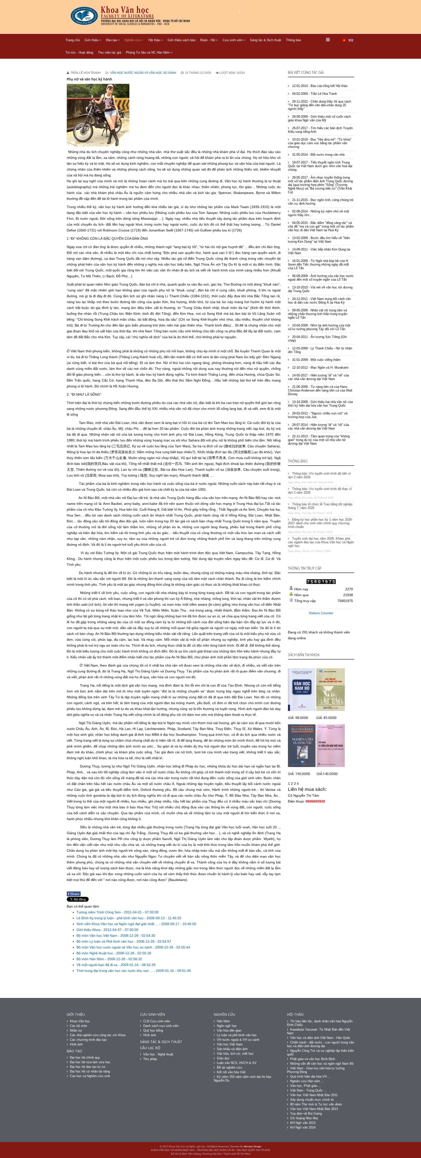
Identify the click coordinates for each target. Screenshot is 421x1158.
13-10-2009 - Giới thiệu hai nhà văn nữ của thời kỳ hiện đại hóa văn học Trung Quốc (320, 403)
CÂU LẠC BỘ (150, 1047)
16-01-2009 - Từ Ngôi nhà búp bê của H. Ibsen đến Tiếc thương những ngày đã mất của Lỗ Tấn (318, 264)
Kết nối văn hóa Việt (231, 1072)
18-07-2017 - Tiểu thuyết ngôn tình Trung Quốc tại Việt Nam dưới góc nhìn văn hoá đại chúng (320, 166)
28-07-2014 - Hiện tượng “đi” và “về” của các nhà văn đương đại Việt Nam (318, 426)
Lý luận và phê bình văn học (237, 1035)
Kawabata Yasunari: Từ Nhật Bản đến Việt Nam (318, 1031)
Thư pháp (150, 1059)
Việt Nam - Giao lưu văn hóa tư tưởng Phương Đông (315, 1070)
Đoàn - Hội (207, 40)
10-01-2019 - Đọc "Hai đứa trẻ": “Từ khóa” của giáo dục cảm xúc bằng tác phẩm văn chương (319, 143)
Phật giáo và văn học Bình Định (312, 1059)
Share (73, 894)
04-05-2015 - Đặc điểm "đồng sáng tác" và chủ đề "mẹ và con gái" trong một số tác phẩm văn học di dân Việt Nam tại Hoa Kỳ (321, 226)
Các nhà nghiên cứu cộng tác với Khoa (97, 1035)
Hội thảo (154, 40)
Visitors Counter (321, 613)
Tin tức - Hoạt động (79, 52)
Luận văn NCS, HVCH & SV (237, 1063)
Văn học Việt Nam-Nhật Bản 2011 (314, 1095)
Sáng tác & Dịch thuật (265, 40)
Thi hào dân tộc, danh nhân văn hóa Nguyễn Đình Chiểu (320, 1023)
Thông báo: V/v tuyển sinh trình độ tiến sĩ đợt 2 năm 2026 (319, 475)
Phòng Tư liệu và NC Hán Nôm (148, 52)
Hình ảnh (76, 1044)
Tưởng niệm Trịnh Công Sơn (99, 912)
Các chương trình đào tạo (88, 1040)
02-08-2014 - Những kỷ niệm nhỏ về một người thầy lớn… (318, 213)
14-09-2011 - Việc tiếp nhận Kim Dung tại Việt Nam (319, 251)
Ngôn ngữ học (227, 1026)
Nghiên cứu (132, 40)
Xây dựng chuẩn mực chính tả (312, 1099)
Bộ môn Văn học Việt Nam (97, 936)
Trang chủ (73, 40)
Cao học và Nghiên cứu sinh (90, 1076)
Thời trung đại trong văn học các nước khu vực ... (115, 971)
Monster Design (252, 1146)
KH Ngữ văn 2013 (303, 1123)
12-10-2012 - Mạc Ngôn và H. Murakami (319, 367)
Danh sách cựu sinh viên (161, 1026)
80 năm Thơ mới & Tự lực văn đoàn (316, 1104)
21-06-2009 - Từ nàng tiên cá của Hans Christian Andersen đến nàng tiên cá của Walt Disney (320, 390)
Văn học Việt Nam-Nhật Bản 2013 (314, 1109)
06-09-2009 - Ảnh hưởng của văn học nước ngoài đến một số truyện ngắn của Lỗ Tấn (321, 277)
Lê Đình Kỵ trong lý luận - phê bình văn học (110, 918)
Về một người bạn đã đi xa (97, 965)
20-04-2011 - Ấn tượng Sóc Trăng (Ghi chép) (317, 338)
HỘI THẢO (295, 1014)
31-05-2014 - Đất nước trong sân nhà (317, 154)
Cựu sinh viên (232, 40)
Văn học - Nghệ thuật (158, 1054)
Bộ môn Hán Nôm (91, 959)
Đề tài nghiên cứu (229, 1067)
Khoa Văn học (80, 1021)
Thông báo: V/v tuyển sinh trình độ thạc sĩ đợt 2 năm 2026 (320, 490)
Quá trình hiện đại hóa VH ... (310, 1076)
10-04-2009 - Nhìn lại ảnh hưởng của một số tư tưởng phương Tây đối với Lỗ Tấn (319, 327)
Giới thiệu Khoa (89, 930)
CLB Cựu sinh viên (156, 1021)
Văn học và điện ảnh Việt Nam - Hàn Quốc (320, 1038)
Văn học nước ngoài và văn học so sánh (143, 73)
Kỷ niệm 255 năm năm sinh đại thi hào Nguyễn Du (242, 1078)
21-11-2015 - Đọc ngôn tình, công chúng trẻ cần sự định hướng (320, 201)
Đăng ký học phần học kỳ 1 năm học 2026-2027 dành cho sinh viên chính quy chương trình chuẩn (320, 523)
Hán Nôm (223, 1021)
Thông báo (293, 40)
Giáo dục (223, 1058)
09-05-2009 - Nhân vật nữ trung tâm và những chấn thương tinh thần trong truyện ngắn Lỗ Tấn (317, 313)
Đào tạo (111, 40)
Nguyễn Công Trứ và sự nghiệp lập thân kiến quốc (320, 1052)
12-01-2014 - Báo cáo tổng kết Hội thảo (319, 86)
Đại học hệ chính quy (85, 1057)
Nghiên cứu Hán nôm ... (307, 1081)
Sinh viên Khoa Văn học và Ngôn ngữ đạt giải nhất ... (118, 924)
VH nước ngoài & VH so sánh (238, 1040)
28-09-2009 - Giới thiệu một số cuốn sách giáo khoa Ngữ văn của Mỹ (319, 118)
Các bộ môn (78, 1026)
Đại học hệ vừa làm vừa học (90, 1062)
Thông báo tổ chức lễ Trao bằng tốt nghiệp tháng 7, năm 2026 (320, 506)
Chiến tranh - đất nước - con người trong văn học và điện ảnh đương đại (320, 1044)
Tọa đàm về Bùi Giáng (306, 1113)
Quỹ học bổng (153, 1030)
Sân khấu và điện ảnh (232, 1049)
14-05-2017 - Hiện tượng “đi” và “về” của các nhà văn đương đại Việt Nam (318, 377)
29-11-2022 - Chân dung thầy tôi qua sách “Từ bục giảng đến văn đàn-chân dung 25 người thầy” (319, 105)
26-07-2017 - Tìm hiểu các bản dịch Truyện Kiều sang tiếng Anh (320, 130)
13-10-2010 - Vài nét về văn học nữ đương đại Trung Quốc (320, 289)
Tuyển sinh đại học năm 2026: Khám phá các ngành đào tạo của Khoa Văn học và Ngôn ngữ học (321, 542)
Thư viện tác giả (109, 52)
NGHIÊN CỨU (224, 1014)
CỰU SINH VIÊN (152, 1014)
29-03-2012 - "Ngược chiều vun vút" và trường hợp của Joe (317, 415)
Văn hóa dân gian (229, 1030)
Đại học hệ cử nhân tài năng (90, 1071)
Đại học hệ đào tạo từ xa (87, 1067)
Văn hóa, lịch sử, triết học (235, 1053)
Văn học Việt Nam (230, 1044)
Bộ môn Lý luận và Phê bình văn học (105, 941)
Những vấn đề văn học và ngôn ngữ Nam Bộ (322, 1063)
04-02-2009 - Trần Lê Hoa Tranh (314, 94)
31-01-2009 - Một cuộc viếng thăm (315, 360)
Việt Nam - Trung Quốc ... (308, 1090)
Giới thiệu (91, 40)
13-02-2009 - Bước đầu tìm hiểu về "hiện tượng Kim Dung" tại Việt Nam (319, 239)
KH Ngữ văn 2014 (303, 1127)
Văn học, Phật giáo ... (305, 1086)
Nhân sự (76, 1030)
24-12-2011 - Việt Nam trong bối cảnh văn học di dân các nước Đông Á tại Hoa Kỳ (319, 300)
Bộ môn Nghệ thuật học (95, 953)
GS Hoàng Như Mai (304, 1118)
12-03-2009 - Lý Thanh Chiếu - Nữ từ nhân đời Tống (320, 350)
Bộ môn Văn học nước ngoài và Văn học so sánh (115, 947)
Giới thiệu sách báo (181, 40)
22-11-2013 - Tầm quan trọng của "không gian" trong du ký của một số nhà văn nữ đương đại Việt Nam (319, 439)
